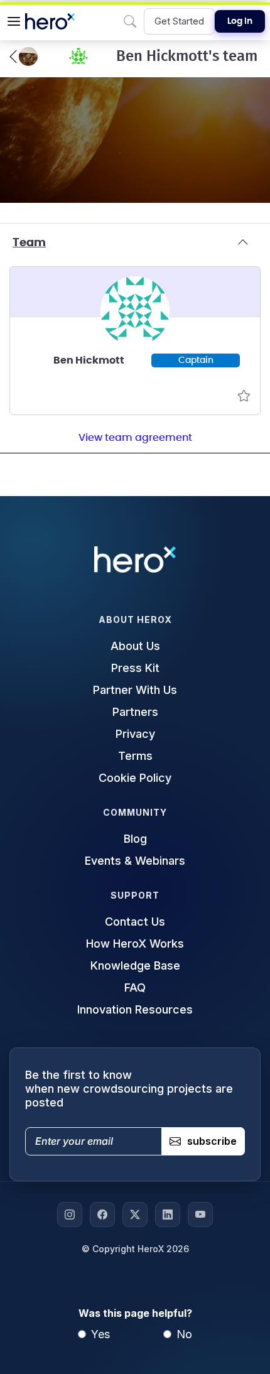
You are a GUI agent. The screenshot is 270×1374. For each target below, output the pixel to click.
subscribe (212, 1141)
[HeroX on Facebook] (102, 1214)
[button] (14, 21)
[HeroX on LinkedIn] (167, 1214)
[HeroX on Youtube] (200, 1214)
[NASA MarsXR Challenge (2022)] (23, 56)
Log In (239, 21)
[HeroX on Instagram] (69, 1214)
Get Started (179, 21)
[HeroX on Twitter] (135, 1214)
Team (29, 243)
